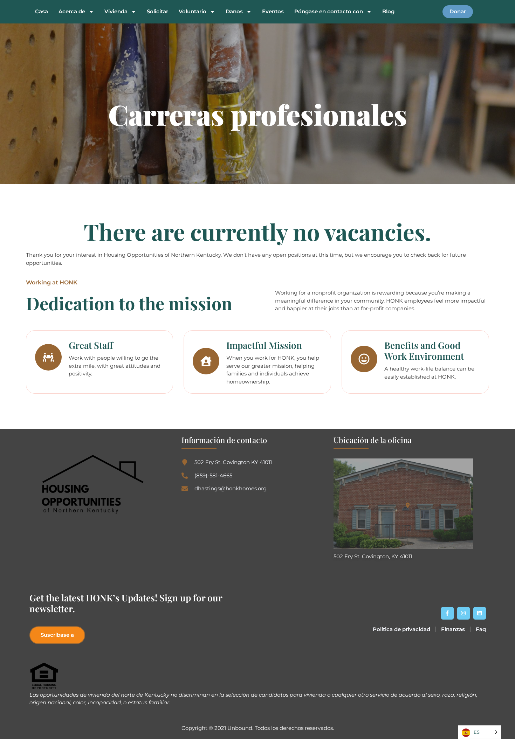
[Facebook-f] (447, 613)
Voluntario (192, 12)
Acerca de (72, 12)
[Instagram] (463, 613)
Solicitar (157, 12)
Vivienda (116, 12)
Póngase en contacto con (328, 12)
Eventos (273, 12)
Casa (41, 12)
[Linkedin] (479, 613)
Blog (388, 12)
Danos (234, 12)
